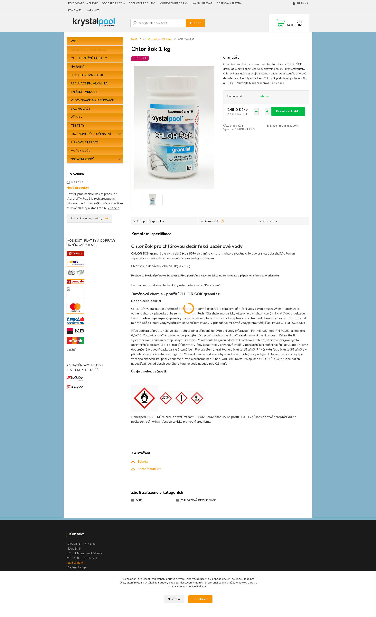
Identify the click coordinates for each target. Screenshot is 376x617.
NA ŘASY (77, 67)
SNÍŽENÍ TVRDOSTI (85, 92)
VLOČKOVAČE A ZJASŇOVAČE (92, 100)
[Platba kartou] (75, 292)
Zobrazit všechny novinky (86, 218)
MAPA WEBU (93, 10)
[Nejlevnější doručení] (75, 253)
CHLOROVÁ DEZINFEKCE (89, 50)
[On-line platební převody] (75, 320)
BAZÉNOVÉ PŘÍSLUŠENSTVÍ (91, 134)
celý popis (278, 83)
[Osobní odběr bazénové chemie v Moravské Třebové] (75, 272)
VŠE (73, 41)
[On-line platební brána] (75, 281)
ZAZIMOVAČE (80, 109)
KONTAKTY (75, 10)
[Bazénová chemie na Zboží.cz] (75, 378)
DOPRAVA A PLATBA (229, 3)
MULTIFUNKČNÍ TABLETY (89, 58)
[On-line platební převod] (75, 331)
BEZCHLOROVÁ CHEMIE (88, 75)
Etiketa (142, 461)
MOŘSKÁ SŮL (80, 151)
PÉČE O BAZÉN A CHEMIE (83, 3)
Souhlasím (200, 599)
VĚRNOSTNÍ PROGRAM (174, 3)
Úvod (134, 39)
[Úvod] (97, 23)
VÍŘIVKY (76, 117)
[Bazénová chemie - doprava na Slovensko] (75, 262)
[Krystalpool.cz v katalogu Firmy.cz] (75, 387)
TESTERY (77, 126)
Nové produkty (78, 188)
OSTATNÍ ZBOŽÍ (82, 159)
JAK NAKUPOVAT (202, 3)
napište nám (75, 563)
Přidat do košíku (288, 111)
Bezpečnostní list (149, 469)
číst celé (113, 208)
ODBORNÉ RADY (112, 3)
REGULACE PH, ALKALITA (89, 83)
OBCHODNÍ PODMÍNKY (142, 3)
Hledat (195, 23)
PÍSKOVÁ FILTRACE (85, 142)
